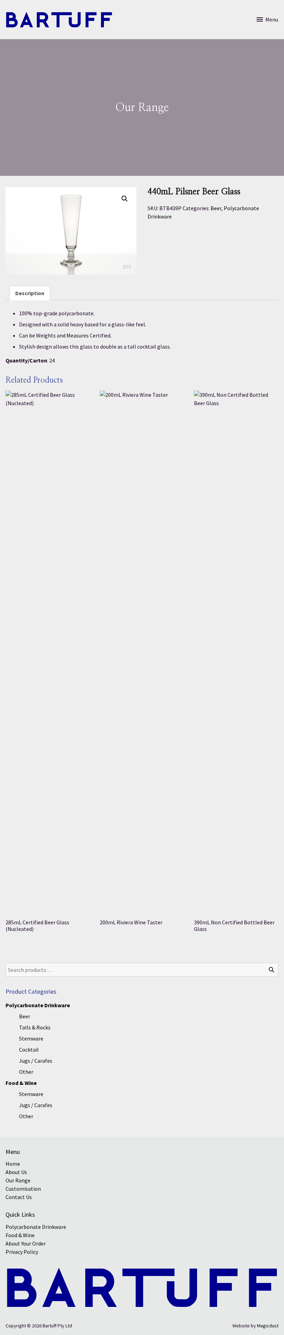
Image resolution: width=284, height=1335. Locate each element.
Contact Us (19, 1196)
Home (13, 1163)
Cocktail (29, 1049)
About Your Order (26, 1243)
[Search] (271, 970)
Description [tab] (29, 293)
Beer (216, 208)
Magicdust (267, 1326)
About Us (16, 1172)
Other (26, 1071)
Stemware (31, 1038)
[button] (124, 198)
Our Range (18, 1180)
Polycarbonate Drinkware (38, 1005)
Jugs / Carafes (35, 1060)
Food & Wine (21, 1082)
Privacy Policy (22, 1251)
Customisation (23, 1188)
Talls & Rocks (35, 1027)
